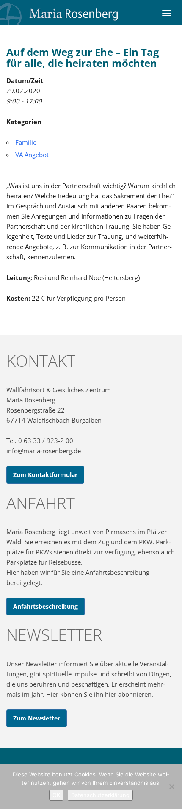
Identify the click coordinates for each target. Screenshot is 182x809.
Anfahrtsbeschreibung (45, 606)
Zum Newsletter (36, 718)
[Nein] (171, 786)
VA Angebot (32, 154)
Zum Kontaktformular (45, 475)
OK (56, 795)
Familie (25, 142)
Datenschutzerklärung (100, 795)
